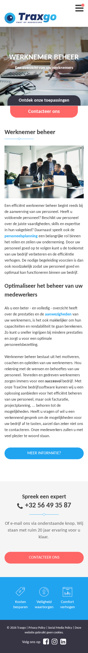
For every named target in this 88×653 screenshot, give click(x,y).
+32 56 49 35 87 (48, 505)
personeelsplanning (21, 236)
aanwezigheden (58, 314)
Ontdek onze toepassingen (44, 100)
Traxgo (30, 13)
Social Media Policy (60, 628)
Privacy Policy (36, 628)
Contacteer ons (44, 557)
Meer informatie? (44, 453)
